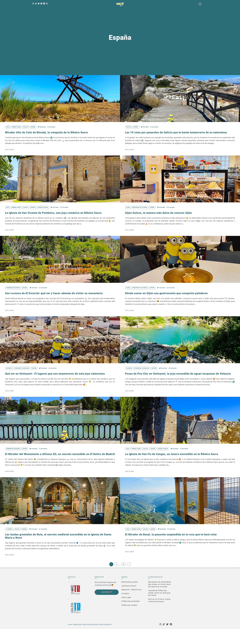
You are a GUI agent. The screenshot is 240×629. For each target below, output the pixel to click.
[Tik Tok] (36, 3)
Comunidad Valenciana (22, 368)
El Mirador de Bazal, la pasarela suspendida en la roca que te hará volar (171, 534)
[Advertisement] (104, 607)
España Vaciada (43, 207)
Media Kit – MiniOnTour (131, 590)
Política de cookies (129, 605)
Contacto (125, 594)
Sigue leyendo (9, 149)
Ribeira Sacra (16, 127)
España (33, 127)
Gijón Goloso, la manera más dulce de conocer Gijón (158, 212)
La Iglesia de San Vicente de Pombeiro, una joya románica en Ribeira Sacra (53, 212)
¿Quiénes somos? (128, 586)
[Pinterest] (41, 3)
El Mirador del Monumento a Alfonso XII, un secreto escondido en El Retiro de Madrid (60, 454)
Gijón (128, 207)
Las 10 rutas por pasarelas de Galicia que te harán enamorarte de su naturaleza (176, 132)
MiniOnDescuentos (129, 582)
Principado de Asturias (139, 207)
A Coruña (9, 529)
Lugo (7, 127)
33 (123, 564)
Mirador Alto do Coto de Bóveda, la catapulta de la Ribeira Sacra (46, 132)
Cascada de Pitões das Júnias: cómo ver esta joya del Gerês (159, 592)
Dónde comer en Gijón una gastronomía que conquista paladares (166, 293)
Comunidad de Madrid (13, 287)
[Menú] (200, 4)
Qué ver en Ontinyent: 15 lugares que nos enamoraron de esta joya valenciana (55, 373)
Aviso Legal (126, 597)
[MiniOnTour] (120, 4)
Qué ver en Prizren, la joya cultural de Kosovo (159, 600)
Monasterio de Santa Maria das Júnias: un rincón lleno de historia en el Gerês (159, 584)
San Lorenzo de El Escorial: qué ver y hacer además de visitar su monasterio (54, 293)
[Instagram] (33, 3)
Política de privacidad (130, 601)
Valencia (9, 368)
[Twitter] (38, 3)
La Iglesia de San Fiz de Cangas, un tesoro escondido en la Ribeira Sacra (171, 454)
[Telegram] (44, 3)
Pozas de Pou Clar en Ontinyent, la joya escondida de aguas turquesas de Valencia (178, 373)
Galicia (25, 127)
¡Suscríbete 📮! (106, 592)
